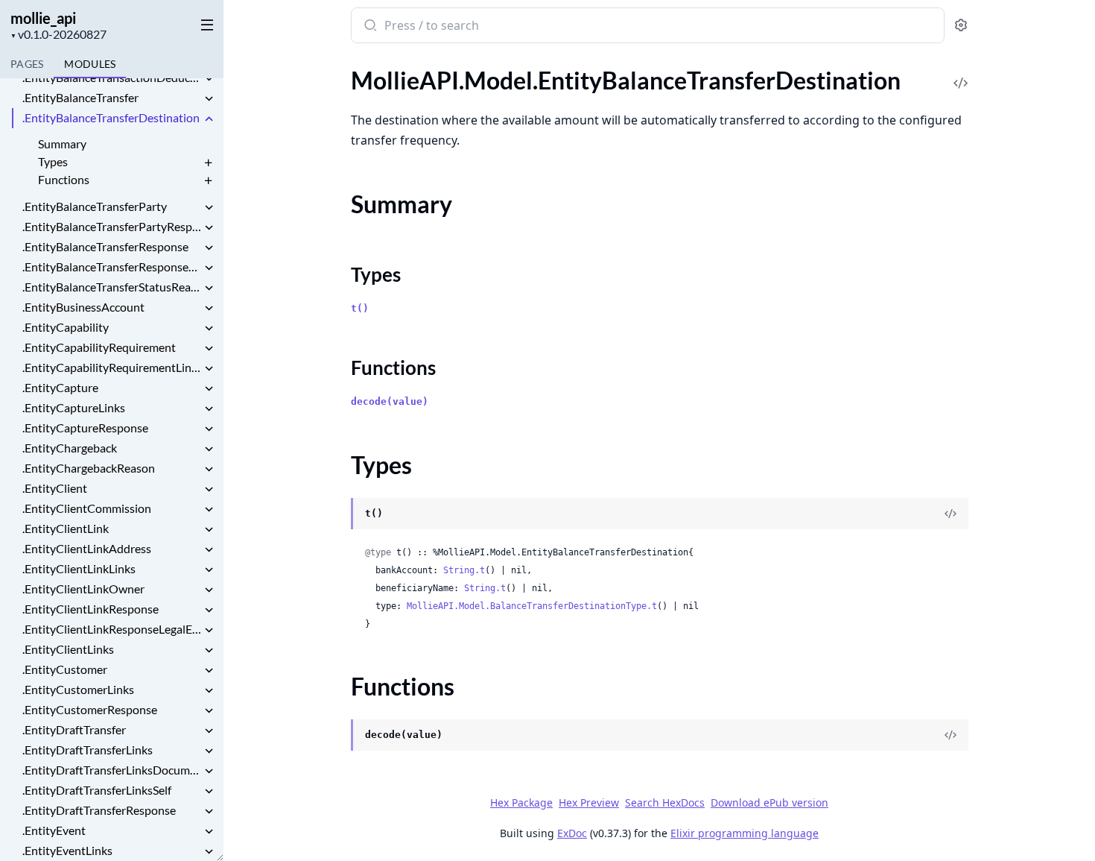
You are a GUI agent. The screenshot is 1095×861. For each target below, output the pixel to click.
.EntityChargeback (69, 448)
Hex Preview (589, 802)
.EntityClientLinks (68, 649)
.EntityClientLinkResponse (90, 609)
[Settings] (960, 25)
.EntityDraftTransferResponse (99, 810)
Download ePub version (769, 802)
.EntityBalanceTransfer (80, 97)
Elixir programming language (744, 833)
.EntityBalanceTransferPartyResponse (111, 226)
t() (360, 308)
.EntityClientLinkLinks (79, 568)
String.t (464, 570)
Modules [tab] (89, 63)
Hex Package (521, 802)
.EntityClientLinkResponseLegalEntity (111, 629)
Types (53, 161)
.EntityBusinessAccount (83, 307)
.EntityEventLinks (67, 850)
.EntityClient (54, 488)
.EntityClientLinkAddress (86, 548)
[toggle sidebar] (204, 24)
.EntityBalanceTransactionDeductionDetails (111, 77)
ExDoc (572, 833)
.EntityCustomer (64, 669)
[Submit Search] (369, 26)
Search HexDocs (665, 803)
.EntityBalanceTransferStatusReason (111, 287)
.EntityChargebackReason (88, 468)
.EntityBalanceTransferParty (94, 206)
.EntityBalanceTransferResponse (105, 246)
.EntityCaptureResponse (85, 427)
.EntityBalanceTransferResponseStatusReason (111, 266)
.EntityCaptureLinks (73, 407)
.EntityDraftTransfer (74, 729)
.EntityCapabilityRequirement (99, 347)
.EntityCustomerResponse (89, 709)
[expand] (208, 80)
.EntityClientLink (65, 528)
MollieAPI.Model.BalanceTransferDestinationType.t (532, 606)
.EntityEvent (54, 830)
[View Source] (960, 73)
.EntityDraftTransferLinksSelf (96, 790)
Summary (62, 143)
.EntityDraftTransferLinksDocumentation (111, 770)
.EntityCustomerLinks (78, 689)
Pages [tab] (26, 63)
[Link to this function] (336, 736)
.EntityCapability (65, 327)
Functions (63, 179)
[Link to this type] (336, 515)
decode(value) (389, 401)
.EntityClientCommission (86, 508)
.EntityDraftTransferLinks (87, 749)
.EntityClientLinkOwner (83, 588)
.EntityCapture (60, 387)
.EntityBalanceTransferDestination (111, 117)
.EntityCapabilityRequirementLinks (111, 367)
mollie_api (43, 18)
